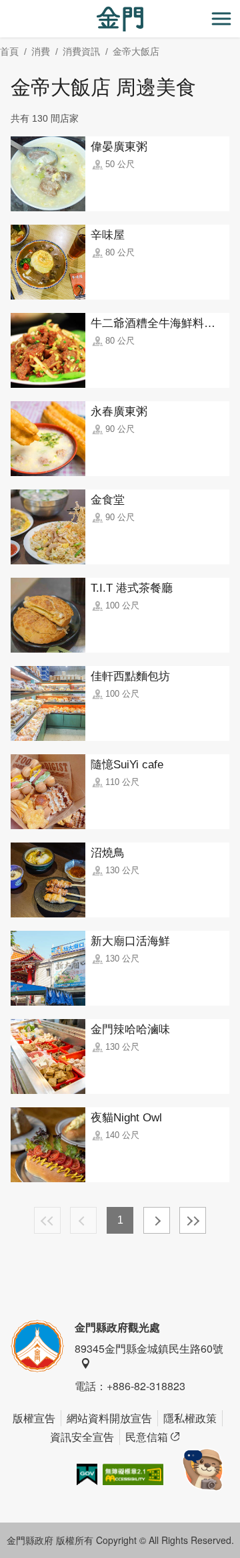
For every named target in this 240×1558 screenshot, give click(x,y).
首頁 (9, 51)
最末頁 (192, 1220)
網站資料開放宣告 (109, 1418)
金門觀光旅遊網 (120, 19)
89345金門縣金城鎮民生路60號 (149, 1348)
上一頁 (83, 1220)
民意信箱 (146, 1436)
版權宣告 (34, 1418)
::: (4, 7)
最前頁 (47, 1220)
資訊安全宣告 (82, 1436)
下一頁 (156, 1220)
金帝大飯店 (136, 51)
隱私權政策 (190, 1418)
